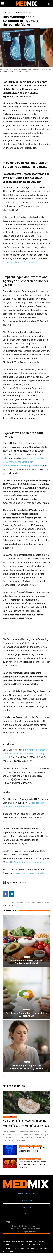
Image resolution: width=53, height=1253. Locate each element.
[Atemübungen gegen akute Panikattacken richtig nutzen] (26, 1046)
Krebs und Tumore (10, 1117)
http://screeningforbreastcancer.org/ (28, 862)
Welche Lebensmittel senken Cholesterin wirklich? (26, 962)
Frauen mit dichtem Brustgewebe (20, 262)
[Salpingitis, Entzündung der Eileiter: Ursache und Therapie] (10, 1150)
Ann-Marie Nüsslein (18, 882)
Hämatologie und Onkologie (30, 1159)
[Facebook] (5, 894)
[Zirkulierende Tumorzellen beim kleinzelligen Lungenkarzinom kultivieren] (10, 1163)
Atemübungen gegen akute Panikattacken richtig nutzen (26, 1067)
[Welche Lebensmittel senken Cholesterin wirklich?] (26, 941)
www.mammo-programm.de (29, 873)
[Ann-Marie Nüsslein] (5, 882)
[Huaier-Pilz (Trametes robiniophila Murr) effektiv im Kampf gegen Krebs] (26, 1102)
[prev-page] (4, 1077)
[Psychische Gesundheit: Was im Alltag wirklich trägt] (26, 993)
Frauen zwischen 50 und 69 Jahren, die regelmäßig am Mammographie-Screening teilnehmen (25, 462)
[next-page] (8, 1077)
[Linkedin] (11, 894)
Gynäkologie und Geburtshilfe (17, 13)
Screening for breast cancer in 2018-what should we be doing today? (24, 754)
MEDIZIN (26, 957)
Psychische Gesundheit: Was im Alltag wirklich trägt (26, 1014)
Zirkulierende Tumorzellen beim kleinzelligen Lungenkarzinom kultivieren (32, 1164)
